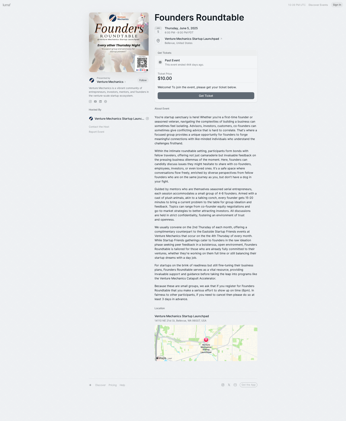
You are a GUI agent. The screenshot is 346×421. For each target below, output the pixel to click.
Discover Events (318, 4)
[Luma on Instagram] (223, 385)
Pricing (113, 385)
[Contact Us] (235, 385)
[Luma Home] (7, 4)
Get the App (249, 384)
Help (122, 385)
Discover (100, 385)
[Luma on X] (229, 385)
